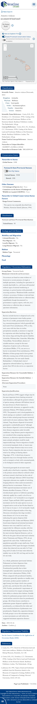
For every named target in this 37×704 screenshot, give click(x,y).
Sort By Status (14, 171)
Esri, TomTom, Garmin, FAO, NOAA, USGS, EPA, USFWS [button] (14, 81)
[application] (18, 62)
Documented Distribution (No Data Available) (18, 40)
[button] (5, 46)
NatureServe (16, 693)
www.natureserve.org (24, 691)
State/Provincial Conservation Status (18, 37)
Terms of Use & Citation (29, 693)
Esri (33, 81)
